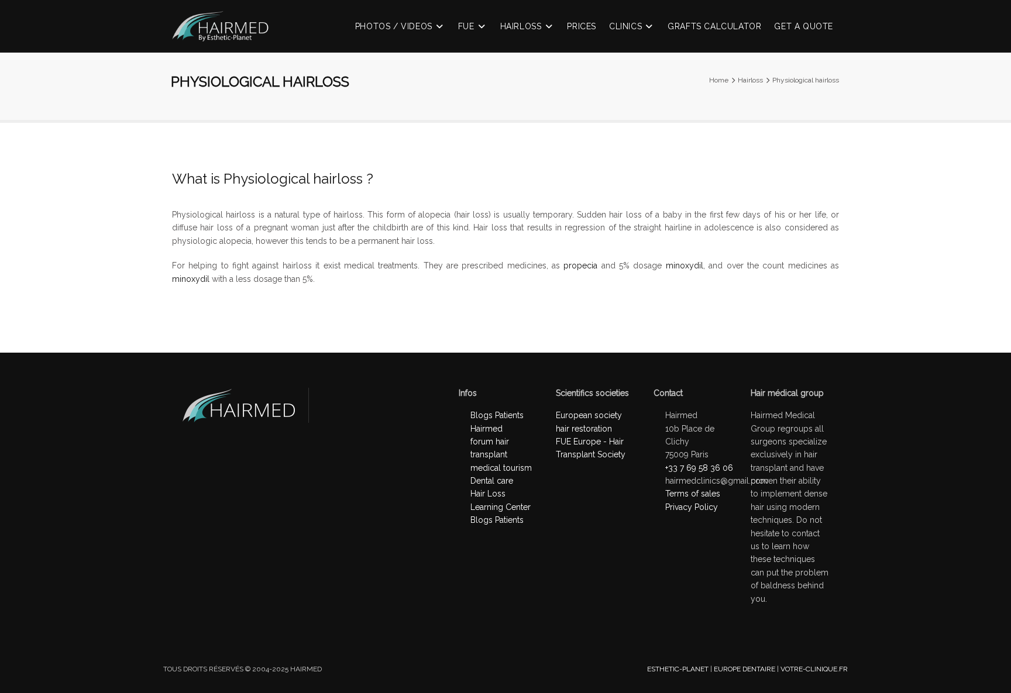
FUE (466, 26)
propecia (580, 265)
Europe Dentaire (744, 669)
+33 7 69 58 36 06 (699, 468)
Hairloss (521, 26)
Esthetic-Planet (678, 669)
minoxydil (684, 265)
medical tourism (501, 468)
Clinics (625, 26)
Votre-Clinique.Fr (814, 669)
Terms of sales (692, 493)
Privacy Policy (691, 507)
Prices (581, 26)
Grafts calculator (714, 26)
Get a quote (803, 26)
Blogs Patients (497, 520)
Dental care (491, 480)
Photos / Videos (393, 26)
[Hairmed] (226, 33)
